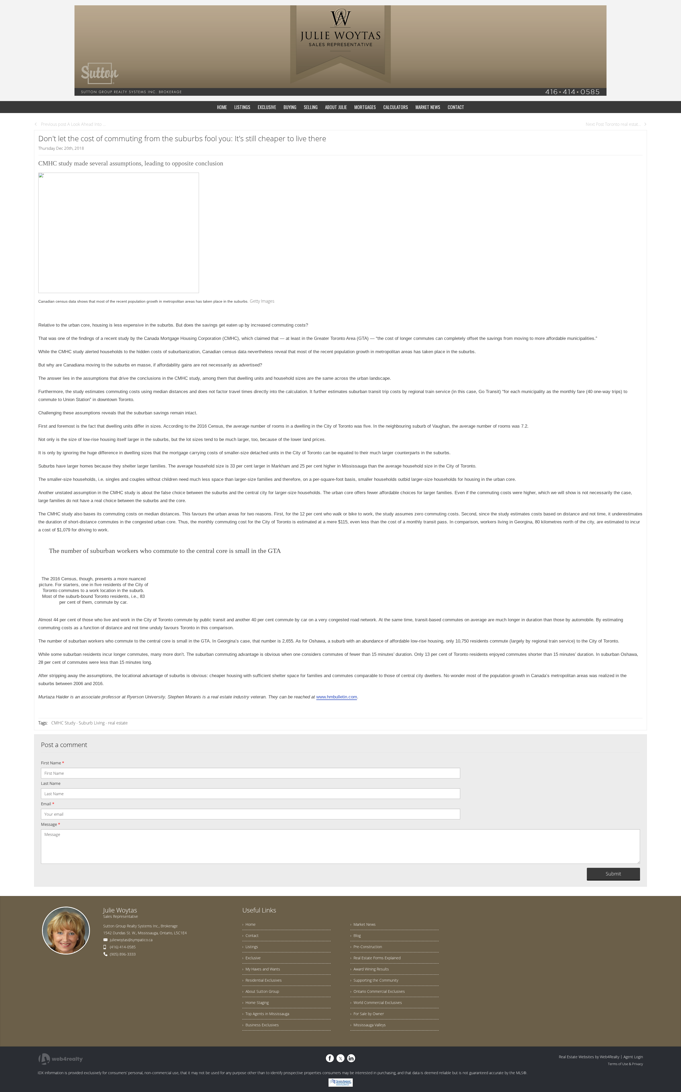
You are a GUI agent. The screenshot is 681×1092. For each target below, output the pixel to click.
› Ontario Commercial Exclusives (377, 991)
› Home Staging (255, 1002)
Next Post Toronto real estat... (613, 124)
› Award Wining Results (369, 969)
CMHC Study (63, 723)
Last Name (50, 783)
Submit (613, 873)
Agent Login (633, 1056)
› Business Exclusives (260, 1024)
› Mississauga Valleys (368, 1024)
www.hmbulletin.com (336, 696)
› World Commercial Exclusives (376, 1002)
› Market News (363, 924)
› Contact (250, 935)
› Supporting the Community (374, 980)
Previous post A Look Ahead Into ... (73, 124)
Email (47, 803)
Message (50, 824)
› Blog (355, 935)
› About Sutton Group (260, 991)
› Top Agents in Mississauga (265, 1013)
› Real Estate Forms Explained (375, 957)
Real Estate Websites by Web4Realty (589, 1056)
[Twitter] (340, 1058)
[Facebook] (330, 1058)
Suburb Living (92, 723)
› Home (249, 924)
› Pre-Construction (366, 946)
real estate (118, 723)
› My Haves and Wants (261, 969)
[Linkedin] (351, 1058)
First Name (52, 762)
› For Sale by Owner (367, 1013)
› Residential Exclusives (262, 980)
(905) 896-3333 (123, 954)
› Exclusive (251, 957)
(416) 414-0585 (123, 946)
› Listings (250, 946)
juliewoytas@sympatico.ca (131, 939)
